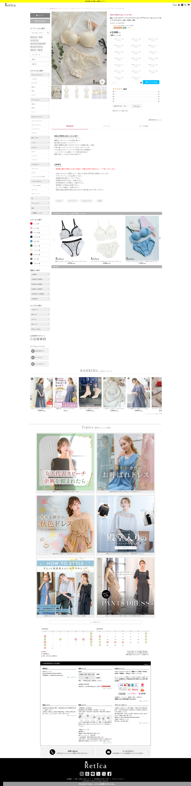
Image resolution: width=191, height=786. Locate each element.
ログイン (41, 15)
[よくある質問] (67, 752)
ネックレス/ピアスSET (38, 176)
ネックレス (35, 168)
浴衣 (33, 208)
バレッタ (34, 189)
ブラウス (34, 133)
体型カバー (33, 50)
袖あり (33, 87)
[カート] (188, 5)
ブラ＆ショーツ (86, 201)
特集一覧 (40, 50)
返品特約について (155, 120)
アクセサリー (35, 164)
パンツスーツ (35, 129)
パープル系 (36, 232)
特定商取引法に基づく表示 (101, 779)
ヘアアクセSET (36, 185)
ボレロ (33, 151)
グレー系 (36, 259)
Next (104, 48)
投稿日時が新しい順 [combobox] (120, 106)
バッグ (33, 142)
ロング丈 (34, 83)
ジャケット (35, 159)
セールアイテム (34, 40)
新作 (33, 59)
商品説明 (69, 126)
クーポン (59, 201)
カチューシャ (35, 193)
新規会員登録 (41, 21)
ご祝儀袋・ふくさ (37, 213)
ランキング (36, 54)
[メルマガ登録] (123, 752)
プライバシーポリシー (118, 779)
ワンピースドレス (37, 75)
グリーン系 (36, 246)
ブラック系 (36, 263)
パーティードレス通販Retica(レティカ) (51, 8)
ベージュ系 (36, 250)
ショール (34, 155)
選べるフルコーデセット (37, 47)
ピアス (33, 172)
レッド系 (36, 224)
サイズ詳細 (143, 126)
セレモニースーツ (37, 117)
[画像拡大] (102, 82)
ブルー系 (36, 241)
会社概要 (69, 779)
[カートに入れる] (151, 82)
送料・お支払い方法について (83, 779)
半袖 (33, 91)
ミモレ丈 (34, 79)
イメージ (106, 126)
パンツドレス (35, 100)
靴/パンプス (35, 138)
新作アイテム (34, 37)
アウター (34, 147)
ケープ (33, 95)
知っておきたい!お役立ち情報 (38, 43)
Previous (54, 48)
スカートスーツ (36, 125)
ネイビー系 (36, 237)
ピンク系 (36, 228)
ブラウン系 (36, 254)
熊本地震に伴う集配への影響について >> (95, 1)
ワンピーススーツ (37, 121)
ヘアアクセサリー (37, 181)
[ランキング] (178, 5)
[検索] (185, 5)
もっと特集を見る (95, 622)
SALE (34, 64)
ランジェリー (66, 8)
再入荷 (40, 37)
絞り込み (137, 106)
